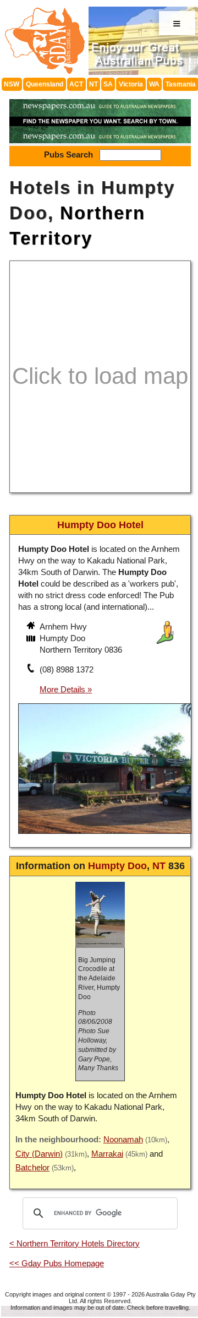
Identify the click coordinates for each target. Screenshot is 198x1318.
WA (154, 84)
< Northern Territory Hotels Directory (74, 1243)
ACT (76, 84)
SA (108, 84)
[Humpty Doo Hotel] (104, 835)
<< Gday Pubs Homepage (56, 1263)
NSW (11, 84)
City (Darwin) (39, 1153)
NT (93, 84)
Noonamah (123, 1139)
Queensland (44, 84)
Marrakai (107, 1153)
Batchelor (32, 1167)
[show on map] (31, 639)
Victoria (131, 84)
